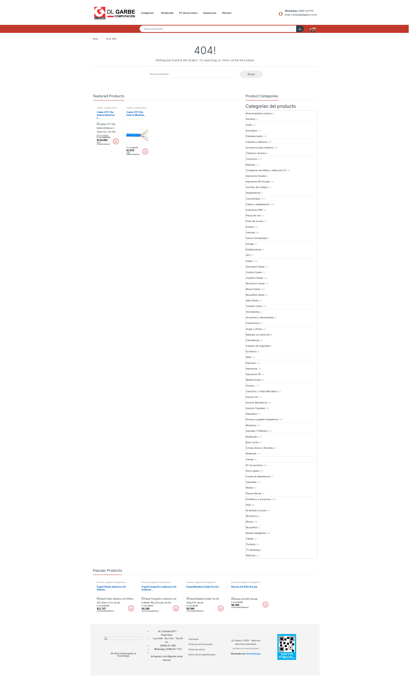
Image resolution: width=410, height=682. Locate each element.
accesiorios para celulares (259, 147)
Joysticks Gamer (254, 277)
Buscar (251, 74)
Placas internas (253, 493)
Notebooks (167, 13)
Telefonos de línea (255, 153)
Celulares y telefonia (256, 142)
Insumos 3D (252, 397)
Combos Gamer (254, 272)
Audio (249, 124)
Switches (250, 232)
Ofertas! (226, 13)
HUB (248, 504)
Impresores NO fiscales (258, 181)
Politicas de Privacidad (201, 644)
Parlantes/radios (254, 136)
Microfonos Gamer (255, 283)
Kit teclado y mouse (256, 510)
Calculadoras (252, 340)
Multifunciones (253, 379)
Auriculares (251, 130)
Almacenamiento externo (259, 113)
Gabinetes (251, 482)
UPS (248, 255)
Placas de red (253, 215)
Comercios (251, 159)
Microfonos (252, 516)
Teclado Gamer (254, 306)
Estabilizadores (254, 249)
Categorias (147, 13)
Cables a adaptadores (107, 108)
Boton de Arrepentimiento (202, 654)
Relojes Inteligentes (256, 533)
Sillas (248, 357)
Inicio (95, 38)
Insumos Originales (255, 408)
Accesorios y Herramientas (260, 317)
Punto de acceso (255, 221)
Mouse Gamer (253, 289)
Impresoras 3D (253, 374)
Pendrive (250, 119)
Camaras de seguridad (257, 345)
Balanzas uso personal (257, 334)
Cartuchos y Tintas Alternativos (262, 391)
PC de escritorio (188, 13)
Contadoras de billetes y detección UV (266, 170)
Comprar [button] (116, 141)
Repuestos (251, 413)
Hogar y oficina (254, 329)
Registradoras (253, 192)
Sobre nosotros (197, 649)
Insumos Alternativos (256, 402)
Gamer (249, 261)
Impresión (251, 363)
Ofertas (250, 459)
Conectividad (253, 198)
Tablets (250, 538)
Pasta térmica (253, 323)
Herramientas (252, 311)
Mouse (249, 521)
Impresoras (209, 13)
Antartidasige (253, 653)
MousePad (251, 527)
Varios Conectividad (256, 238)
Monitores (251, 425)
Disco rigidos (252, 470)
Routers (250, 227)
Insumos (250, 385)
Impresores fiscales (256, 176)
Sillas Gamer (252, 300)
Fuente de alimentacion (258, 476)
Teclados (251, 544)
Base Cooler (252, 442)
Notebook (251, 453)
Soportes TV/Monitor (257, 431)
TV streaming (253, 549)
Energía (250, 244)
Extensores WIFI (254, 210)
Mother (249, 487)
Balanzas (250, 164)
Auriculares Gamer (255, 266)
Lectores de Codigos (257, 187)
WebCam (250, 555)
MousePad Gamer (255, 294)
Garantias (194, 639)
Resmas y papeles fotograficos (262, 419)
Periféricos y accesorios (258, 499)
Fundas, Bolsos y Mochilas (259, 448)
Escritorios (251, 351)
